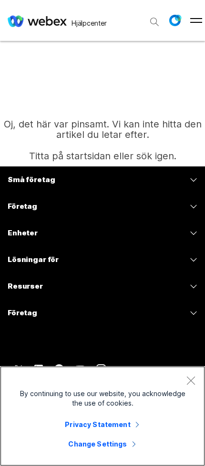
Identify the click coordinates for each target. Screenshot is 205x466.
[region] (102, 416)
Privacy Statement (97, 424)
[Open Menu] (196, 20)
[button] (175, 20)
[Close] (190, 380)
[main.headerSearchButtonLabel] (154, 18)
